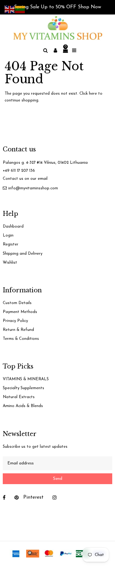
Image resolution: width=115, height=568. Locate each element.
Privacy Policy (15, 321)
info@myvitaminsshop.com (33, 188)
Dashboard (13, 226)
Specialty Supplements (23, 388)
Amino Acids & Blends (23, 406)
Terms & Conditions (21, 339)
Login (8, 235)
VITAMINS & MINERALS (26, 379)
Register (10, 244)
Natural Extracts (19, 397)
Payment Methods (20, 312)
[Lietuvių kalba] (20, 9)
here (93, 94)
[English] (10, 9)
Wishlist (10, 263)
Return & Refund (18, 330)
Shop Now (89, 7)
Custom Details (17, 303)
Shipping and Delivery (22, 254)
